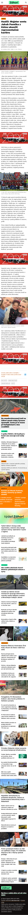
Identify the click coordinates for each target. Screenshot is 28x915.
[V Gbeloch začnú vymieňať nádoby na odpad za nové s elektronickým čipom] (23, 880)
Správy (3, 18)
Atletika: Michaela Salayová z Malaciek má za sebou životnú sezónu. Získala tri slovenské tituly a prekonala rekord (9, 445)
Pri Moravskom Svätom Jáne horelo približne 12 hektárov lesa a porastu (8, 716)
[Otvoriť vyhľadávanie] (26, 2)
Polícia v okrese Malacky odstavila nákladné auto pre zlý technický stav (8, 667)
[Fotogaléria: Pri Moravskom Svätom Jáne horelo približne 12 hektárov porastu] (14, 687)
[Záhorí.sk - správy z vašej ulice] (14, 2)
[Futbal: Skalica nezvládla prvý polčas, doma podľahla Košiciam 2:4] (23, 756)
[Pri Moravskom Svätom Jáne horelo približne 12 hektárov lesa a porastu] (23, 716)
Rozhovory (4, 643)
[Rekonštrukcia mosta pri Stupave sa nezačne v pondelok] (23, 827)
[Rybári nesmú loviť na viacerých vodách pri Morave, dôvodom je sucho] (23, 807)
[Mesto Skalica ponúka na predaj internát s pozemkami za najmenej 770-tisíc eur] (23, 725)
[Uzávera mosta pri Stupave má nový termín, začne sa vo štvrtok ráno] (23, 603)
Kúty (13, 383)
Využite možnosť (10, 900)
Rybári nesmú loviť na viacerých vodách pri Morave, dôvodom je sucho (9, 807)
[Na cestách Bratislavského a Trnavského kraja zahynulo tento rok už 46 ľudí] (23, 765)
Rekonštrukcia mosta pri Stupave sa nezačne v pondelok (8, 826)
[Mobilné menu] (2, 2)
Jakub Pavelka (6, 383)
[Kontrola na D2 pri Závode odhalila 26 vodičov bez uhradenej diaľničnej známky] (23, 612)
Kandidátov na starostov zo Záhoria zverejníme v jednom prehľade (8, 558)
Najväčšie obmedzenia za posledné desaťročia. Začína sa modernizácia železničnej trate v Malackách (13, 798)
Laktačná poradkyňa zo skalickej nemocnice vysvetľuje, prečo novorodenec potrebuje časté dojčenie (8, 539)
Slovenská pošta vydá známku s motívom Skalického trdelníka (7, 455)
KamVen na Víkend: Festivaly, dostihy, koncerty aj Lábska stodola (12, 492)
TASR (12, 49)
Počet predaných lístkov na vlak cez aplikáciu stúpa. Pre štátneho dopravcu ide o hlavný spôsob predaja (13, 851)
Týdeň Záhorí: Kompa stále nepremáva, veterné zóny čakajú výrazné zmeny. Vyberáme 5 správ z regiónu (13, 528)
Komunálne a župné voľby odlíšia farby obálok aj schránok (8, 621)
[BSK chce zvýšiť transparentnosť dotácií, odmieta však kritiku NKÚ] (23, 774)
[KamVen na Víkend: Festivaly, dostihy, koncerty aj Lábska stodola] (14, 479)
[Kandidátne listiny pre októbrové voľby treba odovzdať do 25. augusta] (23, 675)
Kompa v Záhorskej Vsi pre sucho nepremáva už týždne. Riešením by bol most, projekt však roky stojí (9, 862)
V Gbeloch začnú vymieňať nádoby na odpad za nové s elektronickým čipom (9, 879)
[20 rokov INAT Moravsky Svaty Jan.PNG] (14, 11)
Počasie (4, 461)
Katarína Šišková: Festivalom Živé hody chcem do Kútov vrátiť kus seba (13, 647)
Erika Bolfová (13, 380)
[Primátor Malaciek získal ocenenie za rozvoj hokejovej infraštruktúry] (14, 738)
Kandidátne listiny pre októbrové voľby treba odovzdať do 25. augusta (8, 674)
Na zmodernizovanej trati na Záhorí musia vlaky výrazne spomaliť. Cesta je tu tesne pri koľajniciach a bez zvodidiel (13, 422)
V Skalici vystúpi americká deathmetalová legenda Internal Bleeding (8, 501)
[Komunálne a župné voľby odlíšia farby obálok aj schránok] (23, 621)
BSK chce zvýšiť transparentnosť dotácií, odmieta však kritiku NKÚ (9, 773)
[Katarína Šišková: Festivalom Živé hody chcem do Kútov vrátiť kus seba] (14, 633)
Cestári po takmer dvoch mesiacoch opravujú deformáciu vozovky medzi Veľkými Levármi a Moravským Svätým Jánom (13, 594)
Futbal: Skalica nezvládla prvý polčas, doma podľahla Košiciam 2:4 (8, 756)
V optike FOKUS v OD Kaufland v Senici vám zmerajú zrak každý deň (13, 436)
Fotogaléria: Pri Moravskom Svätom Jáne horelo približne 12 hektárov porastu (13, 699)
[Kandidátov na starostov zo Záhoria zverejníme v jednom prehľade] (23, 559)
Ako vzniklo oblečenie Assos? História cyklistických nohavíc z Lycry (13, 569)
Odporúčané (5, 415)
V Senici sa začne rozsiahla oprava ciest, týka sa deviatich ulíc (9, 872)
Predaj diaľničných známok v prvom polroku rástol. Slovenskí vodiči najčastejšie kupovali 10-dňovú (9, 817)
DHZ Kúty (4, 380)
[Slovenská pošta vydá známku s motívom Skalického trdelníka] (23, 455)
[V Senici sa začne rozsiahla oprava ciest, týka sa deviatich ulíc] (23, 872)
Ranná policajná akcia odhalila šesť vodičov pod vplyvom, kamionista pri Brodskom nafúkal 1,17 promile (8, 657)
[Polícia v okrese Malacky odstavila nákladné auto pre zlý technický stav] (23, 667)
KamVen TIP (4, 488)
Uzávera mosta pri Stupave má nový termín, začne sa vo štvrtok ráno (9, 603)
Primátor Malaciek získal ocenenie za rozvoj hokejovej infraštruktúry (13, 749)
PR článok (4, 431)
